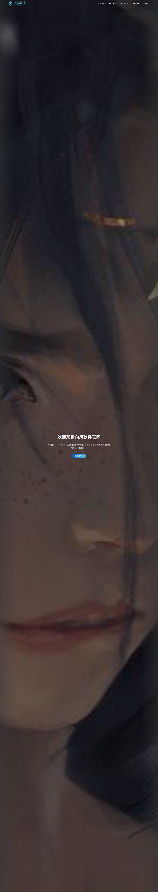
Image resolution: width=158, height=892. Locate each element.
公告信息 (135, 4)
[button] (149, 446)
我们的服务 (101, 4)
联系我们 (146, 4)
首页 (91, 4)
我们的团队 (124, 4)
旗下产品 (112, 4)
